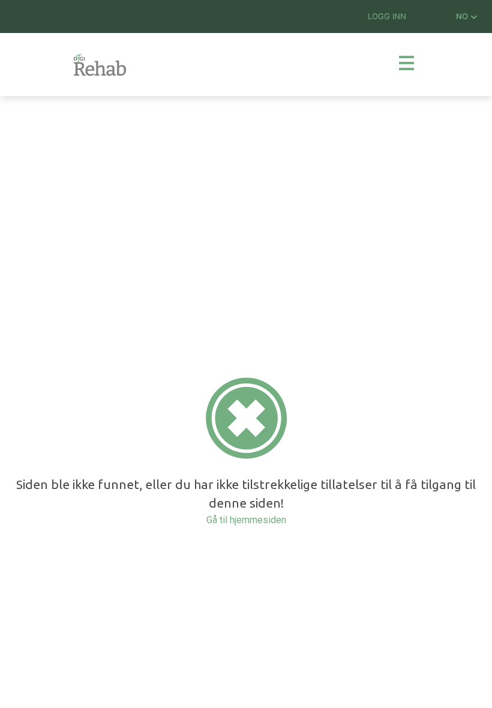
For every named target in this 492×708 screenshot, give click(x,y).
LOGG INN (387, 16)
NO (463, 16)
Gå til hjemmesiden (246, 520)
